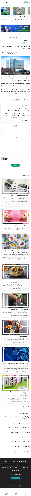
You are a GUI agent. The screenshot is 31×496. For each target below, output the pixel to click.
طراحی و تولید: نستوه (14, 485)
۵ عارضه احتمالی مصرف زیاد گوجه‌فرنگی (20, 442)
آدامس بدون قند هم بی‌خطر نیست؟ (21, 451)
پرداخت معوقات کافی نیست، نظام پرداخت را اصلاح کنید (24, 19)
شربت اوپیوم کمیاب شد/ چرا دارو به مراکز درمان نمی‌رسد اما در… (8, 19)
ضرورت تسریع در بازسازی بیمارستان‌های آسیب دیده (15, 120)
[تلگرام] (19, 471)
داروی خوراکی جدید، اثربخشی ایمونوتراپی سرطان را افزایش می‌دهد (15, 364)
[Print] (10, 37)
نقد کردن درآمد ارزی (26, 406)
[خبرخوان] (12, 471)
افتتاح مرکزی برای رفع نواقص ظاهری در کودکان (16, 110)
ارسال (15, 165)
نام (15, 130)
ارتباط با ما (19, 461)
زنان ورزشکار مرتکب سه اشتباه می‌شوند (20, 432)
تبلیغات (13, 461)
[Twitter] (16, 37)
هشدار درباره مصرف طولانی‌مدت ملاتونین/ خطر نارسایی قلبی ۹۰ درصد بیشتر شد (16, 392)
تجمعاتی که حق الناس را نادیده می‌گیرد (20, 423)
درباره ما (25, 461)
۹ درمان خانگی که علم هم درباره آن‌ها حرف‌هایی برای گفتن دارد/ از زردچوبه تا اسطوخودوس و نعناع (16, 251)
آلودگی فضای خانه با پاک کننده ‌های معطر (19, 309)
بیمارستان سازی (17, 99)
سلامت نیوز (23, 2)
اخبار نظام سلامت (24, 42)
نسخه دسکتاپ (15, 478)
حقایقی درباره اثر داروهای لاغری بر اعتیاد (19, 195)
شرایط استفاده (7, 461)
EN (6, 2)
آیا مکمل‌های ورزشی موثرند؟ (23, 437)
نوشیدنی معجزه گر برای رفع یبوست (20, 281)
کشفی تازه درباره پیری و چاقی (21, 225)
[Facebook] (20, 37)
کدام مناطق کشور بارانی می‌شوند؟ (22, 446)
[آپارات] (21, 471)
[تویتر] (14, 471)
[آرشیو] (10, 471)
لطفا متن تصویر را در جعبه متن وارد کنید (22, 158)
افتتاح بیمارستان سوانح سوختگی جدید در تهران (16, 113)
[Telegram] (13, 37)
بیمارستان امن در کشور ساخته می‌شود (18, 108)
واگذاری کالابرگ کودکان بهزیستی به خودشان (19, 428)
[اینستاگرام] (16, 471)
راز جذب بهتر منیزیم (24, 336)
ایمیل (15, 137)
